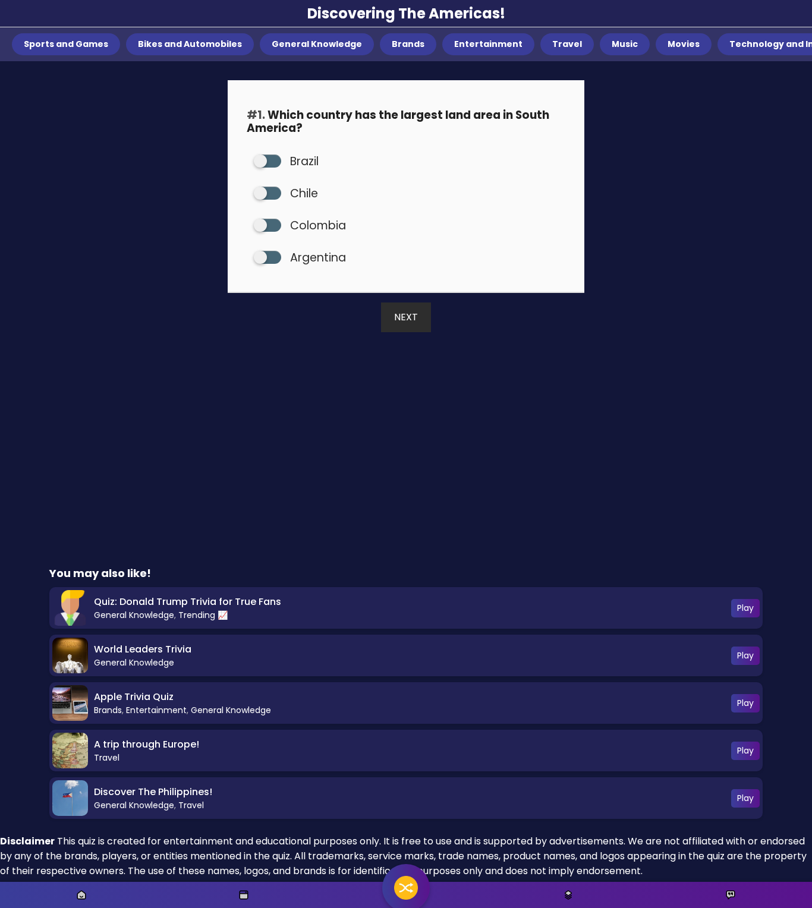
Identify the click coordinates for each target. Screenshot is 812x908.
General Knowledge (317, 44)
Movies (684, 44)
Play (745, 608)
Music (625, 44)
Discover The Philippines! (153, 792)
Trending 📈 (203, 615)
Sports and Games (66, 44)
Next (406, 317)
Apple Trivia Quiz (134, 697)
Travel (567, 44)
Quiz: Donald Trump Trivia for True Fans (187, 602)
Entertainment (488, 44)
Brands (408, 44)
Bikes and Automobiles (190, 44)
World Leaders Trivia (142, 649)
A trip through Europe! (146, 744)
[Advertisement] (406, 466)
